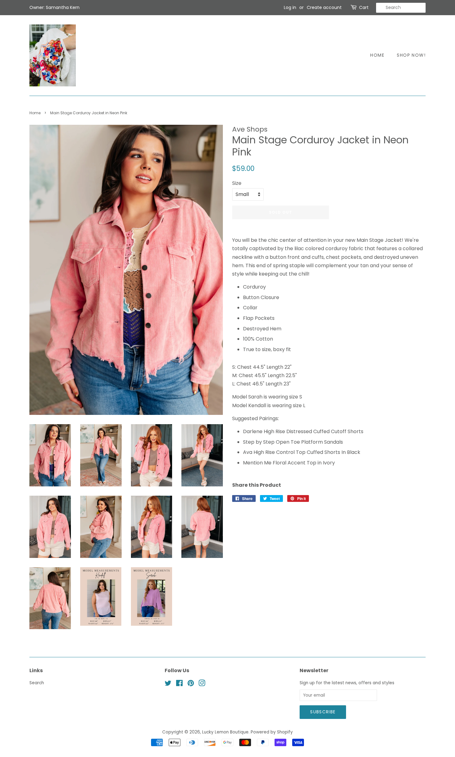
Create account (324, 7)
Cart (364, 7)
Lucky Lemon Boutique (225, 732)
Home (377, 55)
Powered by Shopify (272, 732)
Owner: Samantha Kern (54, 7)
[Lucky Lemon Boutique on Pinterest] (190, 684)
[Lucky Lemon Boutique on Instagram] (201, 684)
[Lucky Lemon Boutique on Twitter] (168, 684)
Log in (290, 7)
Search (36, 683)
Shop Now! (411, 55)
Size (236, 183)
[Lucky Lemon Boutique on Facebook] (179, 684)
